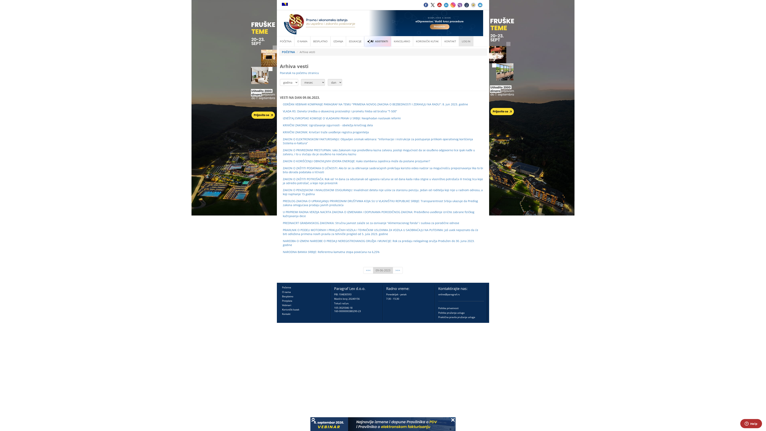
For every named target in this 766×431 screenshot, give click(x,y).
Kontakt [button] (450, 41)
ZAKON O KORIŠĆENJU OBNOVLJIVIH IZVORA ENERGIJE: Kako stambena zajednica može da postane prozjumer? (356, 161)
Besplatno (320, 41)
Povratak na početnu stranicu (299, 73)
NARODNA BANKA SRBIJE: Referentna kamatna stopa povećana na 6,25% (331, 252)
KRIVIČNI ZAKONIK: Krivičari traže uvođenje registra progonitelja (326, 132)
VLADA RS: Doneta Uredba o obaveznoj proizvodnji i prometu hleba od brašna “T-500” (340, 111)
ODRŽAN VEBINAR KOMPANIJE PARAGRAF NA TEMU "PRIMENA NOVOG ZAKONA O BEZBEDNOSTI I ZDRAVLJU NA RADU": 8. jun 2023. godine (375, 104)
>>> (397, 270)
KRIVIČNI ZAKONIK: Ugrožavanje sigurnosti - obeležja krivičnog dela (328, 125)
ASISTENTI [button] (381, 41)
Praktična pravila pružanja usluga (456, 317)
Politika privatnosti (448, 308)
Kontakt (286, 314)
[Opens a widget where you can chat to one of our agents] (751, 424)
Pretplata (287, 300)
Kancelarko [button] (402, 41)
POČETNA (288, 52)
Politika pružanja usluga (451, 312)
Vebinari (286, 305)
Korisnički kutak (290, 309)
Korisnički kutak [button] (427, 41)
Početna (285, 41)
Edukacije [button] (355, 41)
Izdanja (338, 41)
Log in (466, 41)
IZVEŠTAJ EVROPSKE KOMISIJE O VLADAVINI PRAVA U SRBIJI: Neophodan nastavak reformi (342, 118)
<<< (368, 270)
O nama (302, 41)
